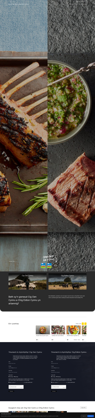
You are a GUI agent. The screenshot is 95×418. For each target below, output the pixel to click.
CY (13, 1)
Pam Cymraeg (71, 4)
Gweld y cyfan (78, 323)
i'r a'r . (21, 382)
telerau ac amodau (19, 382)
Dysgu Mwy (83, 407)
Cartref (50, 4)
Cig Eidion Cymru (63, 4)
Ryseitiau (81, 4)
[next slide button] (85, 323)
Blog (85, 4)
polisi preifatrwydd (28, 382)
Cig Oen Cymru (56, 4)
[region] (47, 415)
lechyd (77, 4)
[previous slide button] (83, 323)
